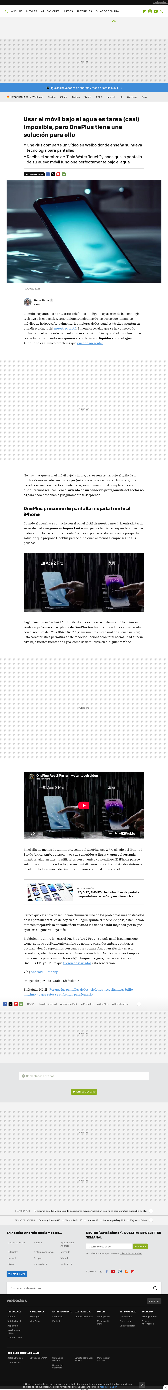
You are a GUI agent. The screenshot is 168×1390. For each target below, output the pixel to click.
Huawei (12, 1258)
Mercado (65, 1251)
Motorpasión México (103, 1359)
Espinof (56, 1321)
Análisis (38, 1242)
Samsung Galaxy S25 (50, 1220)
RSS (126, 1271)
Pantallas (88, 1004)
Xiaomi (87, 96)
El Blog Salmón (149, 1316)
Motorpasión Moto (103, 1322)
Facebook (48, 174)
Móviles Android (48, 1004)
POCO (99, 96)
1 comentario (36, 174)
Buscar (155, 1288)
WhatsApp (37, 96)
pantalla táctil (70, 1004)
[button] (43, 300)
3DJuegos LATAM (38, 1357)
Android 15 (93, 1220)
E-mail (64, 174)
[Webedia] (160, 3)
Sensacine (57, 1316)
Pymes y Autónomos (148, 1322)
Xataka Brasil (14, 1362)
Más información (108, 1386)
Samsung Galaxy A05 (114, 1220)
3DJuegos (35, 1316)
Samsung (132, 96)
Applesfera (13, 1325)
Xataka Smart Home (14, 1331)
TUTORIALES (84, 11)
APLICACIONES (50, 11)
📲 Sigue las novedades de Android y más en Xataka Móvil (82, 88)
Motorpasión (103, 1316)
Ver (85, 1091)
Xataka (11, 1316)
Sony (144, 96)
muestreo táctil (65, 328)
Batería (76, 96)
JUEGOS (68, 11)
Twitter (161, 11)
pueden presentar (90, 343)
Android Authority (44, 972)
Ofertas (51, 96)
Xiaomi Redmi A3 (74, 1220)
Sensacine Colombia (57, 1366)
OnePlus (104, 1004)
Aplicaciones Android (67, 1244)
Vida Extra (35, 1321)
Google (38, 1258)
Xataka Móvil (14, 1321)
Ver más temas (16, 1273)
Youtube (156, 11)
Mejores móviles (138, 1220)
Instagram (150, 11)
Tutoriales (13, 1251)
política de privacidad (131, 1253)
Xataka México (15, 1357)
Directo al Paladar (84, 1316)
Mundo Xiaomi (15, 1337)
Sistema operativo (43, 1251)
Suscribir (140, 1246)
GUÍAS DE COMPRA (107, 11)
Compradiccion (127, 1325)
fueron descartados (77, 963)
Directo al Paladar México (84, 1359)
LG (121, 96)
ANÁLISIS (16, 11)
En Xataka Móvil (87, 888)
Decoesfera (126, 1321)
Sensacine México (57, 1359)
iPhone (63, 96)
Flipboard (144, 11)
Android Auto (41, 1264)
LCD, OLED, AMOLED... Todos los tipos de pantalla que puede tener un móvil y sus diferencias (108, 894)
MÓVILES (31, 11)
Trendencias (126, 1316)
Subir (151, 1301)
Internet (111, 96)
